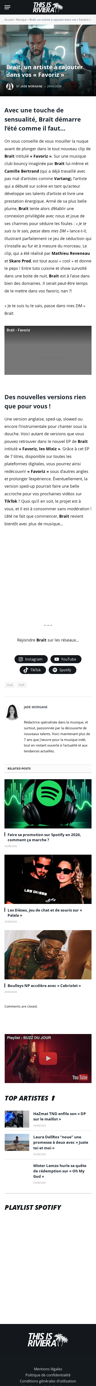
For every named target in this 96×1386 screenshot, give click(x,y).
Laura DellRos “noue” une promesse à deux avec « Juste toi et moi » (60, 1142)
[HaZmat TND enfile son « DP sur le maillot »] (17, 1119)
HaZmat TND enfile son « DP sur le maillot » (59, 1116)
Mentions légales (48, 1369)
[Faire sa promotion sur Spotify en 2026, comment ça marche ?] (48, 803)
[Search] (89, 7)
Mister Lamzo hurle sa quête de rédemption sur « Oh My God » (59, 1171)
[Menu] (7, 7)
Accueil (8, 19)
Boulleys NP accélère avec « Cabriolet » (44, 985)
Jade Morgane (32, 86)
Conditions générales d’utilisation (48, 1381)
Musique (21, 19)
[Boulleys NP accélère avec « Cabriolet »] (48, 954)
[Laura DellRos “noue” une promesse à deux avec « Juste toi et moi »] (17, 1142)
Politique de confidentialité (48, 1375)
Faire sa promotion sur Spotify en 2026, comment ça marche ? (44, 837)
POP (22, 685)
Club (10, 685)
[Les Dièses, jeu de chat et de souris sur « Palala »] (48, 879)
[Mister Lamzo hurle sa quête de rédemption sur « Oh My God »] (17, 1171)
